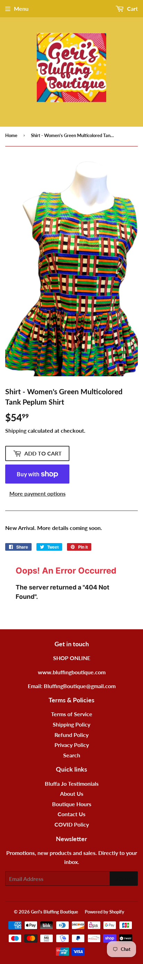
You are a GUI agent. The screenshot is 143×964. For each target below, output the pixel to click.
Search (71, 755)
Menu (21, 8)
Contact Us (71, 814)
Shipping (15, 430)
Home (11, 135)
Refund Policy (71, 734)
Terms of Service (71, 714)
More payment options (37, 493)
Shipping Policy (71, 724)
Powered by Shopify (104, 912)
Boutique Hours (71, 804)
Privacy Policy (71, 744)
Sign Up (123, 879)
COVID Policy (71, 824)
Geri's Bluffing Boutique (54, 912)
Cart (132, 8)
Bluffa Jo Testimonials (72, 783)
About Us (71, 793)
